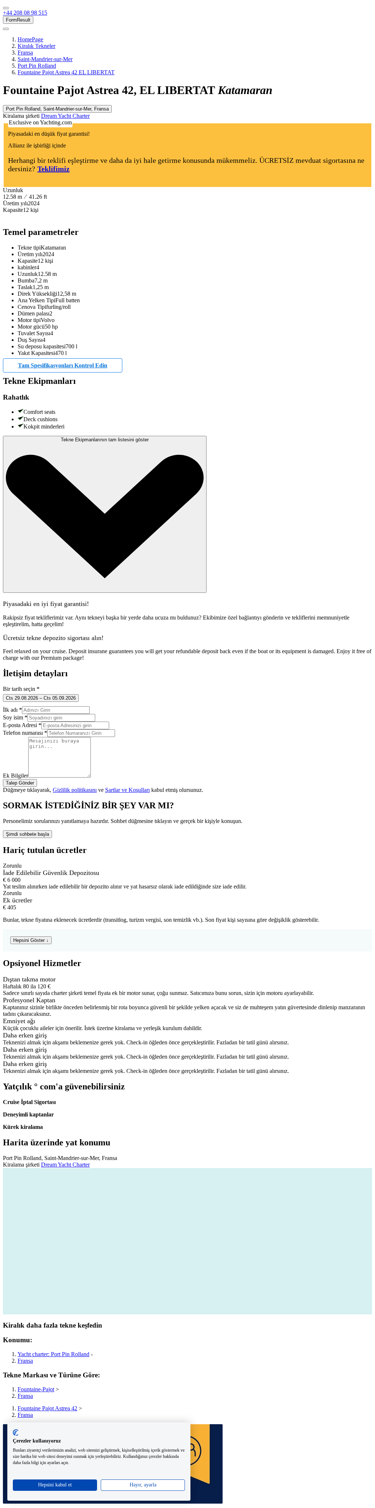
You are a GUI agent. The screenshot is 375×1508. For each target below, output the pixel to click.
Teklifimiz (53, 169)
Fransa (25, 52)
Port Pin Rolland (37, 66)
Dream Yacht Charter (65, 116)
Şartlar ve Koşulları (127, 790)
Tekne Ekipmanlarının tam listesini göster (105, 439)
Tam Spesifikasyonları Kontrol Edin (62, 365)
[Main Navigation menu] (6, 8)
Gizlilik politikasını (75, 790)
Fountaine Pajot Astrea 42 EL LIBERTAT (66, 72)
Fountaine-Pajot (36, 1389)
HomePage (30, 39)
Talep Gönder (20, 783)
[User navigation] (6, 29)
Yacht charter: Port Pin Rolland (53, 1354)
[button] (25, 13)
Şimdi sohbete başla (27, 834)
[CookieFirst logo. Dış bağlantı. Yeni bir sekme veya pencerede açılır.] (15, 1432)
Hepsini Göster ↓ (31, 940)
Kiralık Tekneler (36, 46)
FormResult (18, 20)
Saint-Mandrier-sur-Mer (45, 59)
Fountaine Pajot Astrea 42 (47, 1408)
